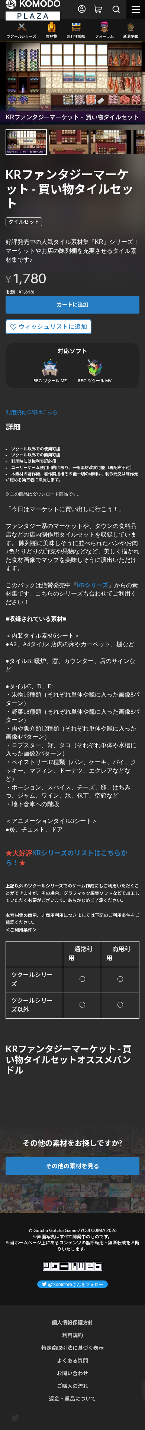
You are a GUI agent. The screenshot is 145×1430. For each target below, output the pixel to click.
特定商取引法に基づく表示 (72, 1348)
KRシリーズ (92, 584)
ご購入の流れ (72, 1386)
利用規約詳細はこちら (32, 412)
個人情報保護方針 (72, 1322)
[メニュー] (135, 9)
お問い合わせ (72, 1373)
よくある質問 (72, 1360)
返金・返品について (72, 1398)
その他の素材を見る (72, 1165)
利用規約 (72, 1335)
